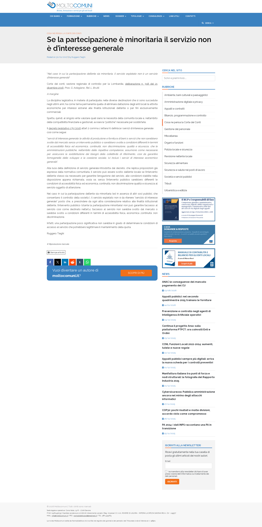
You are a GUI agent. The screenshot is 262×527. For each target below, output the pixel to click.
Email (107, 56)
